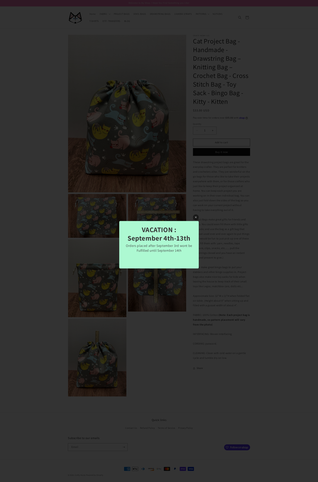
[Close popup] (196, 217)
